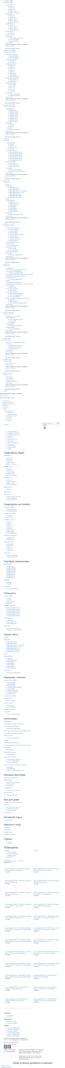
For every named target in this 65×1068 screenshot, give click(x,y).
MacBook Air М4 (14, 117)
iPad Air (11, 144)
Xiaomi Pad (12, 163)
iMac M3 (12, 126)
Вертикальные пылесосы (16, 345)
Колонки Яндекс (14, 245)
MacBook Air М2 (14, 120)
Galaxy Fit (12, 202)
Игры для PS (13, 321)
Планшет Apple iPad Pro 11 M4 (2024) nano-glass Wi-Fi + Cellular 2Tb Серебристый (46, 905)
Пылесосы (9, 344)
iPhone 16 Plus (13, 19)
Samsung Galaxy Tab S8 (16, 157)
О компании (6, 401)
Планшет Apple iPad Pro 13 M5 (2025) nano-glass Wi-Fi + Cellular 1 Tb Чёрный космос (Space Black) (18, 964)
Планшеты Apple (10, 143)
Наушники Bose (14, 232)
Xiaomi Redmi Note (14, 76)
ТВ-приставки (9, 350)
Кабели (8, 280)
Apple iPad (12, 299)
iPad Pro (12, 146)
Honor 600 (12, 90)
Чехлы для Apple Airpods (16, 255)
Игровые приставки (8, 312)
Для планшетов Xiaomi (15, 169)
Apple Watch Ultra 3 (14, 187)
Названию (21, 861)
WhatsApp (10, 48)
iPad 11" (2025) (13, 147)
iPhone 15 (12, 25)
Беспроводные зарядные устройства (15, 276)
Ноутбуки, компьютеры (9, 105)
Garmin (8, 198)
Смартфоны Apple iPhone (13, 1028)
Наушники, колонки (8, 224)
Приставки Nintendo (15, 329)
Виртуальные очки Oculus (13, 316)
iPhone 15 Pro (13, 28)
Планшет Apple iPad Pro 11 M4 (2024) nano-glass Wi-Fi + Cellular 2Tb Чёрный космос (18, 916)
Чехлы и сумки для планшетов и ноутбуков (17, 298)
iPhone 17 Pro (13, 11)
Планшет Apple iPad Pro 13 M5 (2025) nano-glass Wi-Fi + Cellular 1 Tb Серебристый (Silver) (46, 952)
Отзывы (5, 408)
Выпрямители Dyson (11, 381)
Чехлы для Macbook (15, 129)
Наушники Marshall (14, 237)
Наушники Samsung (15, 239)
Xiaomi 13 (12, 70)
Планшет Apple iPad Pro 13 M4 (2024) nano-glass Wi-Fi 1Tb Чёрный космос (46, 881)
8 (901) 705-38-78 (10, 46)
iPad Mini (12, 149)
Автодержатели (10, 268)
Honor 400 (12, 89)
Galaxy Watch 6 (13, 208)
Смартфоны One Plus (12, 59)
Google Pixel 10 (13, 79)
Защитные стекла (10, 277)
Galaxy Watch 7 (13, 206)
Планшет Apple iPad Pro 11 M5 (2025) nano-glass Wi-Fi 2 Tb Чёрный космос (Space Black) (18, 952)
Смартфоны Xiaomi (11, 64)
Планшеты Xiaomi (11, 161)
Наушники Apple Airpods (13, 1032)
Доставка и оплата (8, 404)
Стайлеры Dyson (10, 380)
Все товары (9, 42)
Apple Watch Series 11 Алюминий (18, 191)
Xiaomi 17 (12, 65)
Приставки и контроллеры (16, 319)
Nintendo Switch (10, 327)
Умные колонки (10, 243)
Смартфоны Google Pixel (12, 78)
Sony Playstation (10, 318)
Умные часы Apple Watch (13, 1034)
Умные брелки (10, 285)
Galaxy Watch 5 (13, 210)
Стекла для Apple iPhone (16, 279)
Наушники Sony (14, 240)
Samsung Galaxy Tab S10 (16, 154)
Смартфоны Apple (8, 1)
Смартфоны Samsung (12, 54)
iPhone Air (12, 9)
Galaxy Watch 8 (13, 205)
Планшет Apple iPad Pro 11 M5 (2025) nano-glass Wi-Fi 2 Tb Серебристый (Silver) (46, 940)
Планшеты (6, 139)
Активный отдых (7, 359)
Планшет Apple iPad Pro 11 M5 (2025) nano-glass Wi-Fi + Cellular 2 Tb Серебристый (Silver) (46, 928)
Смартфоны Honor (11, 83)
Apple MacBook (10, 109)
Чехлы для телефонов (12, 292)
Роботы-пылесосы (14, 348)
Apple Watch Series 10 (15, 194)
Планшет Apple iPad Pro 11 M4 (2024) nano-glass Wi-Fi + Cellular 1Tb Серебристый (46, 893)
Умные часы (6, 180)
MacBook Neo (13, 110)
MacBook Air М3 (14, 118)
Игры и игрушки (10, 363)
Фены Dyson (9, 378)
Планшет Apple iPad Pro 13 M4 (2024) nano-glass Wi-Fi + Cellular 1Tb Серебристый (18, 869)
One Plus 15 (13, 60)
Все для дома (7, 338)
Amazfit (8, 184)
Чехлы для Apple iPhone (16, 295)
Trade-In (5, 405)
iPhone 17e (12, 8)
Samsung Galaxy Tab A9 (16, 160)
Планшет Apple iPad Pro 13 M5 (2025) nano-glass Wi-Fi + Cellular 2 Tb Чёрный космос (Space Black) (18, 976)
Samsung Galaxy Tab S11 (16, 152)
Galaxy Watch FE (14, 211)
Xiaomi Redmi (13, 75)
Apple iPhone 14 (10, 31)
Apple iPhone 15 (10, 23)
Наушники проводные (12, 251)
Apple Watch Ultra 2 (14, 189)
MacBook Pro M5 (14, 112)
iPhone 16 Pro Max (14, 22)
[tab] (17, 854)
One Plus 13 (13, 62)
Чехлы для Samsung (15, 94)
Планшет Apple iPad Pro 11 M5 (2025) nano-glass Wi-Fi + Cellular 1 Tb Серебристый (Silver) (46, 916)
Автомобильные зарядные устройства (16, 269)
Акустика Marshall (14, 250)
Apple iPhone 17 (10, 5)
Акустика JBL (13, 248)
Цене (14, 861)
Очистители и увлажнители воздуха (15, 342)
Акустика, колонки (11, 247)
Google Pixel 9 (13, 81)
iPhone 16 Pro (13, 20)
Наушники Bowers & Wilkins (17, 234)
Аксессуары (9, 36)
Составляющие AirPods (12, 242)
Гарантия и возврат (8, 402)
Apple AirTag (13, 287)
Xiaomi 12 (12, 72)
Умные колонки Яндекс (13, 1036)
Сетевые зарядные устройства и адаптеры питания (19, 284)
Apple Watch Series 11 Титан (17, 192)
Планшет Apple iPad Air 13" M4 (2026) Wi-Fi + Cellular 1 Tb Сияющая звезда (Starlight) (45, 987)
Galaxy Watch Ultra (14, 203)
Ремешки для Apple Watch (16, 214)
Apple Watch (9, 186)
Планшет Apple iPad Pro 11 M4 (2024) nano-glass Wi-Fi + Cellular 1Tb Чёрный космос (18, 905)
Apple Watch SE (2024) (15, 197)
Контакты (5, 407)
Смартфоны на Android (9, 50)
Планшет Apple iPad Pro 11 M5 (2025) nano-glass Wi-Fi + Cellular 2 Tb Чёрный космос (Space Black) (18, 940)
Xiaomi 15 (12, 67)
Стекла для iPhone (14, 39)
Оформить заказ (5, 1065)
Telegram (17, 48)
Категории (7, 850)
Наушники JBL (13, 236)
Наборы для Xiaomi (15, 95)
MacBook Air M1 (14, 121)
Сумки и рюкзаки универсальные (18, 303)
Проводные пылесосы (15, 347)
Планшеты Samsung (11, 150)
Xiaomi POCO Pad (14, 165)
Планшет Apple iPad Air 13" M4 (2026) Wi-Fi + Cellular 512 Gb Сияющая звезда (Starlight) (45, 999)
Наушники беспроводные (13, 228)
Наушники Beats (14, 231)
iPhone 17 (12, 6)
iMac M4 (12, 124)
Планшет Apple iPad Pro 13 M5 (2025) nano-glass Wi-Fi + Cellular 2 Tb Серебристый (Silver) (46, 964)
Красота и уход (7, 373)
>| (31, 1008)
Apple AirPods (13, 290)
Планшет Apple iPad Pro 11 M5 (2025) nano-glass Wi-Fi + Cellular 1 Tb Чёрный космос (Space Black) (18, 928)
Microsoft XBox (10, 324)
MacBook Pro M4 (14, 113)
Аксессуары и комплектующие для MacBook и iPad (19, 274)
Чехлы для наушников (12, 288)
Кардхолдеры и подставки (16, 38)
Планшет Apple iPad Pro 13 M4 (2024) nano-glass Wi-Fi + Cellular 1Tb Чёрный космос (46, 869)
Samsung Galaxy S (14, 57)
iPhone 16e (12, 17)
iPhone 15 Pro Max (14, 30)
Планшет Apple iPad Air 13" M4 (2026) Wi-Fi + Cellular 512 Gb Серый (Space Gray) (17, 999)
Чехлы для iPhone (14, 41)
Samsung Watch (10, 200)
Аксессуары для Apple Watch (13, 271)
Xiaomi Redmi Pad (14, 166)
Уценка (5, 391)
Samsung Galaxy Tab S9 (16, 155)
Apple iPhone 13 (10, 35)
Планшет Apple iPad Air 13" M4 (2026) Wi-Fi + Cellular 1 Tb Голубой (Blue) (45, 976)
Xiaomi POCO (13, 73)
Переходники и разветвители (13, 282)
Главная (9, 841)
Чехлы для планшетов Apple (17, 171)
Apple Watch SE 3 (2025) (16, 195)
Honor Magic (13, 84)
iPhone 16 (12, 16)
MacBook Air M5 (14, 115)
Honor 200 (12, 86)
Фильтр (36, 850)
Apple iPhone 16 (10, 14)
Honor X (12, 87)
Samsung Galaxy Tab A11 (16, 158)
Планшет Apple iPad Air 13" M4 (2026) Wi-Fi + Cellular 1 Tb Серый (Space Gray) (17, 987)
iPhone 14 (12, 33)
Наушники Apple (14, 229)
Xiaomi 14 (12, 68)
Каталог (6, 424)
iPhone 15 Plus (13, 27)
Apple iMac (9, 123)
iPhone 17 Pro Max (14, 12)
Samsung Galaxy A (14, 56)
